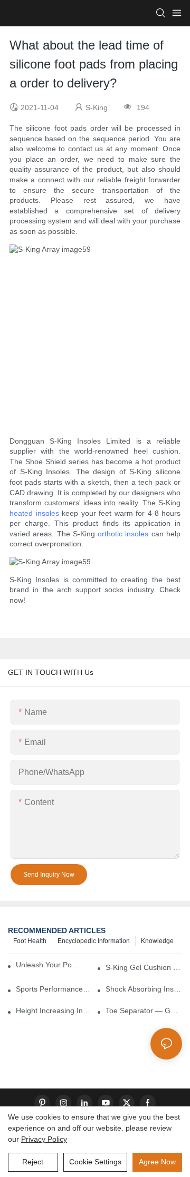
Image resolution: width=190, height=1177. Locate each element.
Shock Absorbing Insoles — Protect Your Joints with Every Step (144, 989)
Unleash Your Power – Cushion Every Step (49, 964)
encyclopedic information (94, 941)
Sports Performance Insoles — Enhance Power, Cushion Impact (54, 989)
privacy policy (44, 1139)
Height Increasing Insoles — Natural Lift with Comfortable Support (54, 1010)
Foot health (29, 941)
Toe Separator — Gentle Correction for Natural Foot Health (144, 1010)
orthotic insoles (123, 533)
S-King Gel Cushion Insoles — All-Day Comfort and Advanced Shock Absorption (144, 967)
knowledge (157, 941)
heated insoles (34, 513)
